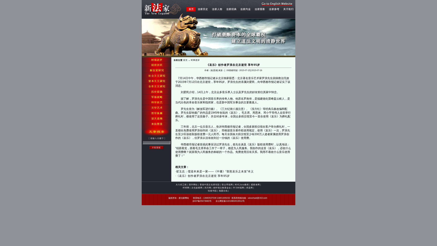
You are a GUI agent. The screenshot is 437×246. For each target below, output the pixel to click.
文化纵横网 (196, 188)
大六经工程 (181, 184)
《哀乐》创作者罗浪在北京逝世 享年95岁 (203, 175)
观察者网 (255, 184)
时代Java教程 (242, 184)
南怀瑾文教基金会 (222, 188)
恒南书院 (212, 191)
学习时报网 (238, 188)
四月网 (208, 188)
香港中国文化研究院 (210, 184)
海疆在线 (223, 191)
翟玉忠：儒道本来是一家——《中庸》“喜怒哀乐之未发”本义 (215, 171)
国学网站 (193, 184)
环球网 (186, 188)
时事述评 (195, 60)
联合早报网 (227, 184)
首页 (185, 60)
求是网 (249, 188)
